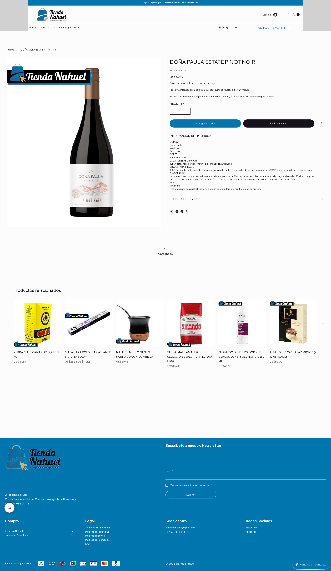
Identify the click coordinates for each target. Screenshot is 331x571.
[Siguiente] (322, 323)
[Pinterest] (182, 211)
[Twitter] (187, 211)
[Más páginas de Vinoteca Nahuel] (48, 27)
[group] (165, 334)
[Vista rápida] (37, 323)
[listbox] (227, 27)
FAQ (87, 543)
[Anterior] (9, 323)
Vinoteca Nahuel (14, 531)
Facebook (251, 531)
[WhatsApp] (172, 211)
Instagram (251, 527)
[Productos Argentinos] (72, 535)
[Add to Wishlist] (320, 123)
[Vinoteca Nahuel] (72, 531)
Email (169, 471)
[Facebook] (177, 211)
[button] (296, 14)
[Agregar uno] (187, 111)
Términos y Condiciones (98, 527)
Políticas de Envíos (95, 535)
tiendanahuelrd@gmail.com (180, 527)
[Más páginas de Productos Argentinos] (79, 27)
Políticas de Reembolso (97, 539)
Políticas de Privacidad (97, 531)
